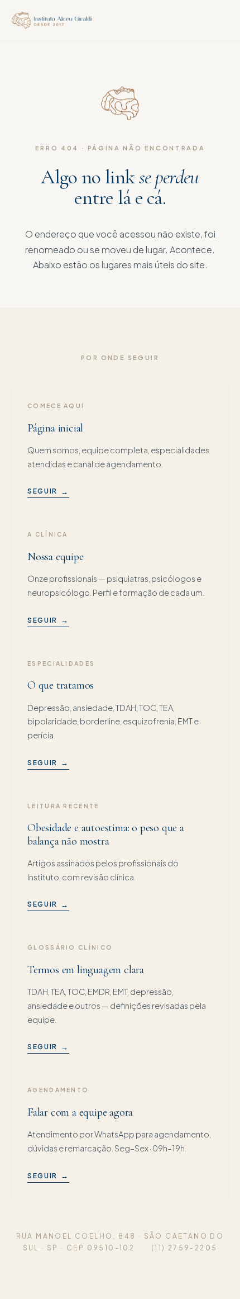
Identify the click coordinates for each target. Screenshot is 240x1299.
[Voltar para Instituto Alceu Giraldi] (51, 20)
